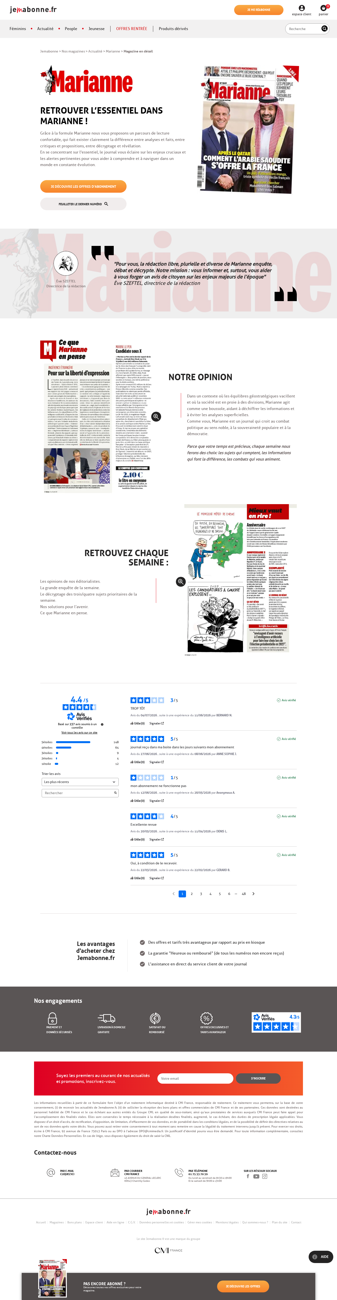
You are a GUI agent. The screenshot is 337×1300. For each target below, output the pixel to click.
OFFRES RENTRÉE (131, 28)
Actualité (45, 28)
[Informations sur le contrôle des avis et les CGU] (102, 724)
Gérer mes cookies (199, 1222)
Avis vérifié (289, 700)
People (71, 28)
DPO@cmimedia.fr (151, 1131)
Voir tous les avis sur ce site (79, 732)
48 (244, 894)
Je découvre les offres (243, 1286)
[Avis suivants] (253, 894)
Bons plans (74, 1222)
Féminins (18, 28)
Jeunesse (97, 28)
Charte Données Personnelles (61, 1136)
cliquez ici (67, 1174)
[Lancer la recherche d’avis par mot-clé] (115, 793)
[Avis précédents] (173, 893)
